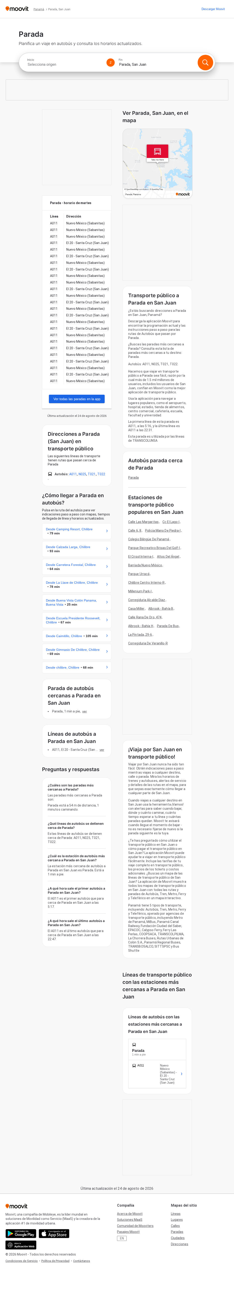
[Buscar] (205, 62)
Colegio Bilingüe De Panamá (148, 539)
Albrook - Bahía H (140, 626)
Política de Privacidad (55, 1261)
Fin (120, 59)
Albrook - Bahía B (160, 608)
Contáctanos (81, 1261)
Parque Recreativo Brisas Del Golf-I (154, 548)
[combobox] (65, 64)
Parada (133, 477)
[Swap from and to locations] (110, 62)
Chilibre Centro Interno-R (146, 582)
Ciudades (178, 1238)
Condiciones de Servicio (21, 1261)
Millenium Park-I (140, 591)
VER (84, 711)
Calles (175, 1226)
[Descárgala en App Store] (54, 1233)
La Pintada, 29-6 (140, 634)
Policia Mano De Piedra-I (163, 530)
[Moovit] (17, 9)
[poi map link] (157, 164)
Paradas (177, 1232)
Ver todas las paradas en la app (76, 399)
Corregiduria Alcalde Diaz (146, 600)
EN (122, 1238)
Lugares (177, 1219)
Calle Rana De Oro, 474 (144, 617)
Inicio (30, 59)
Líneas (176, 1214)
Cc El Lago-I (170, 522)
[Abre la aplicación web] (20, 1245)
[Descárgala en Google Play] (20, 1233)
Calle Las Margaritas (143, 522)
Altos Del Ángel (168, 556)
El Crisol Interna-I (140, 556)
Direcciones (179, 1244)
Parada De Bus (168, 626)
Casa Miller (136, 608)
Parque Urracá (138, 574)
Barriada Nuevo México (145, 565)
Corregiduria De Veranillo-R (148, 643)
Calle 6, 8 (134, 530)
